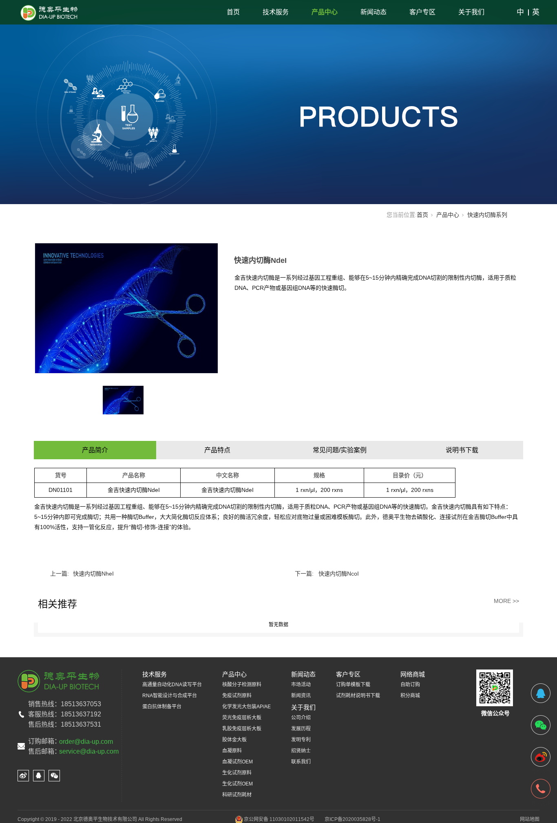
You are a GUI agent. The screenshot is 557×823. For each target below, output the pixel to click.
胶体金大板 (234, 740)
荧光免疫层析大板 (241, 718)
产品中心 (325, 12)
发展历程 (301, 729)
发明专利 (301, 740)
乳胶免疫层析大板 (241, 729)
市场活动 (301, 684)
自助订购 (410, 684)
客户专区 (422, 12)
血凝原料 (232, 751)
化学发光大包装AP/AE (246, 707)
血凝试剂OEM (237, 762)
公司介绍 (301, 718)
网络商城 (412, 674)
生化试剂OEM (237, 784)
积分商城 (410, 695)
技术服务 (276, 12)
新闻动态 (373, 12)
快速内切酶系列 (487, 214)
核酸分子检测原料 (241, 684)
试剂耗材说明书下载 (358, 695)
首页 (233, 12)
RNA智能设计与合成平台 (169, 695)
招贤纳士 (301, 751)
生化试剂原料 (237, 773)
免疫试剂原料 (237, 695)
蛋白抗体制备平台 (161, 707)
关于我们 (471, 12)
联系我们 (301, 762)
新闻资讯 (301, 695)
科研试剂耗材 (237, 795)
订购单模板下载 (353, 684)
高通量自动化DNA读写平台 (172, 684)
